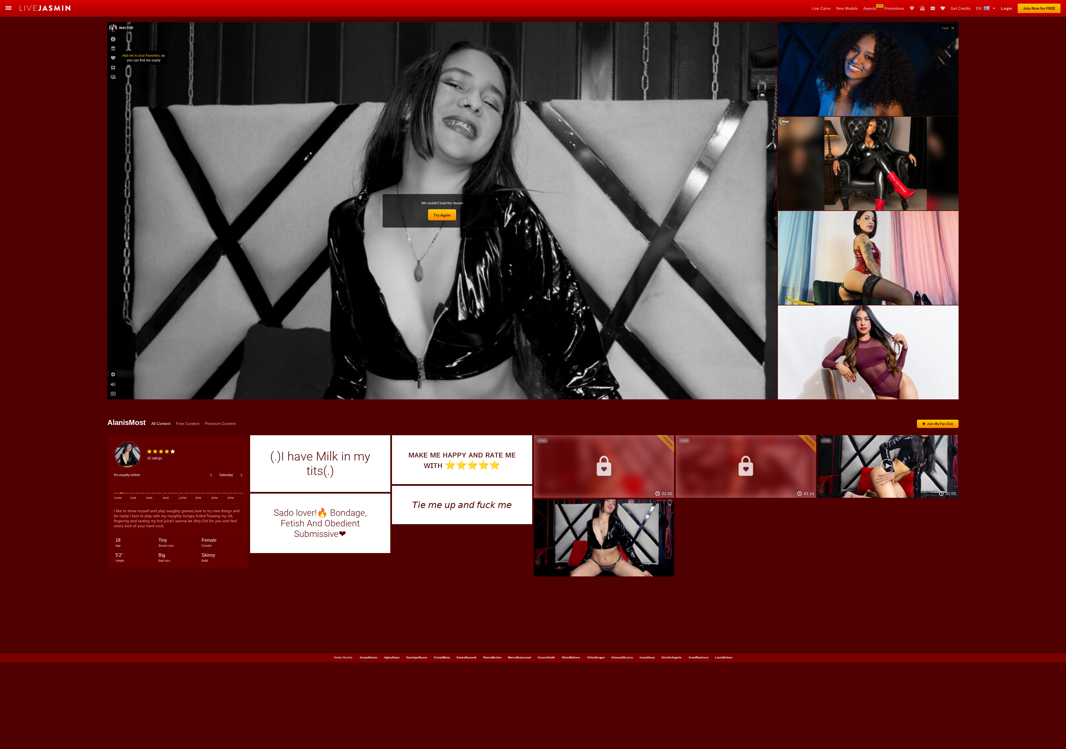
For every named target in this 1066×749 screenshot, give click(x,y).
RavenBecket (492, 657)
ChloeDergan (596, 657)
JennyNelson (368, 657)
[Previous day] (211, 475)
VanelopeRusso (416, 657)
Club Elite (912, 8)
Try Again (442, 215)
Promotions (894, 8)
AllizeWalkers (571, 657)
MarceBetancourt (519, 657)
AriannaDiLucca (622, 657)
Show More (868, 390)
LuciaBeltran (723, 657)
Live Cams (821, 8)
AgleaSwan (391, 657)
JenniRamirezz (698, 657)
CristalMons (442, 657)
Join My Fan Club (940, 424)
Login (1006, 8)
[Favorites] (943, 8)
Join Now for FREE (1039, 8)
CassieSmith (546, 657)
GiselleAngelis (672, 657)
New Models (847, 8)
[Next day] (241, 475)
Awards (869, 8)
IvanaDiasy (647, 657)
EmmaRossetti (466, 657)
